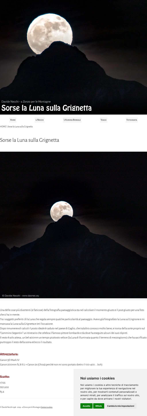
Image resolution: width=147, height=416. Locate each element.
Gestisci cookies (46, 407)
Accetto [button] (86, 406)
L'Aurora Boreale (72, 120)
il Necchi (39, 120)
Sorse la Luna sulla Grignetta (20, 126)
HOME (3, 126)
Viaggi (104, 120)
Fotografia (131, 120)
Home (13, 120)
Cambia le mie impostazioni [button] (120, 406)
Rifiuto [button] (98, 406)
